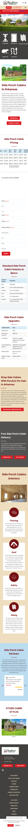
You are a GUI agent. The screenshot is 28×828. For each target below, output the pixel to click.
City (2, 238)
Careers (14, 814)
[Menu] (25, 7)
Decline (17, 825)
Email (5, 215)
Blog (14, 811)
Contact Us (7, 765)
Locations (14, 800)
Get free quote (17, 7)
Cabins (14, 784)
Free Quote (20, 765)
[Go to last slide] (3, 727)
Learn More (14, 808)
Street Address (5, 232)
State (3, 243)
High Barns (14, 775)
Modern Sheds (14, 786)
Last (3, 211)
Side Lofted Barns (14, 778)
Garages (14, 781)
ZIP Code (4, 248)
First (3, 206)
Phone (5, 221)
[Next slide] (25, 727)
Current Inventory (14, 792)
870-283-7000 (8, 761)
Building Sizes (14, 795)
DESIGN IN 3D (14, 118)
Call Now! (8, 7)
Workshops (14, 789)
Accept (10, 825)
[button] (8, 685)
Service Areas (13, 803)
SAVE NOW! (22, 11)
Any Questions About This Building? (10, 177)
